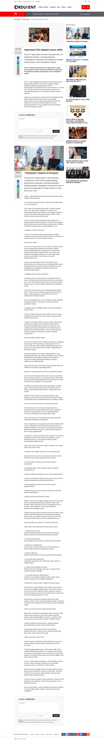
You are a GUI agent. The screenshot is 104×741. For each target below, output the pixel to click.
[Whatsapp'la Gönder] (18, 65)
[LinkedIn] (18, 63)
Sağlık (63, 7)
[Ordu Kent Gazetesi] (25, 7)
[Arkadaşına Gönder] (18, 68)
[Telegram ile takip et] (81, 734)
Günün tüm (85, 14)
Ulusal (69, 7)
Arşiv (33, 1)
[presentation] (19, 14)
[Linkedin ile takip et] (74, 734)
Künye (37, 734)
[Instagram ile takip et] (77, 734)
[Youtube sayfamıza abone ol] (70, 734)
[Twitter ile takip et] (67, 734)
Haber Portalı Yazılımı (21, 738)
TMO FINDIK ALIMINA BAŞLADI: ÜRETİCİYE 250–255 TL (46, 14)
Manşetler (20, 1)
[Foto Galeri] (89, 1)
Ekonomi (52, 7)
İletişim (42, 734)
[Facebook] (18, 58)
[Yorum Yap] (18, 73)
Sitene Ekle (37, 1)
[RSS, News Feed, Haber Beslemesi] (88, 734)
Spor (58, 7)
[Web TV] (85, 1)
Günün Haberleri (26, 1)
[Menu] (83, 7)
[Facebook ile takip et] (63, 734)
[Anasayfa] (15, 1)
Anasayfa (32, 734)
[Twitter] (18, 60)
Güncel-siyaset (44, 7)
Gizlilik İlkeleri (49, 734)
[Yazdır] (18, 71)
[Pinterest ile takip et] (84, 734)
